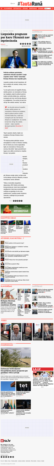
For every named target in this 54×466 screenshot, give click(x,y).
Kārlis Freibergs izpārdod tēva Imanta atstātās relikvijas (45, 36)
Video (4, 320)
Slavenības (8, 8)
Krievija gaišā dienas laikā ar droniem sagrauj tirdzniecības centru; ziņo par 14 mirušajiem (8, 394)
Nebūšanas (33, 8)
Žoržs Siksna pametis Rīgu (12, 264)
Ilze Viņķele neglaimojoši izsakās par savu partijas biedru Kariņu (16, 268)
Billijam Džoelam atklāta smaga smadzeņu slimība (8, 303)
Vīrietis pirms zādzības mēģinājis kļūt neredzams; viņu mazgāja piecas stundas (23, 412)
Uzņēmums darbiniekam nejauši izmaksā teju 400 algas (17, 272)
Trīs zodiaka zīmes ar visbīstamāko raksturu (44, 42)
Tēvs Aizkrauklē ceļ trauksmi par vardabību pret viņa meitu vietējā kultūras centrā (16, 255)
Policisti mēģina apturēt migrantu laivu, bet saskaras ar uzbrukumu (45, 56)
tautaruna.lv (3, 44)
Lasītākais (37, 32)
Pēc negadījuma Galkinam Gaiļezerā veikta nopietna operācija (16, 276)
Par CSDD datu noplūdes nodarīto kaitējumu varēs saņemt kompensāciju (45, 63)
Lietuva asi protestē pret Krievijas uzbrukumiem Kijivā (12, 229)
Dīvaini (25, 8)
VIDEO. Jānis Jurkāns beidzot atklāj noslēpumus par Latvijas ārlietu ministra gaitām (45, 50)
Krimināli (41, 8)
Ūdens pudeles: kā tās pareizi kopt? (14, 243)
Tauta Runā (5, 31)
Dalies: (10, 200)
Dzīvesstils (17, 8)
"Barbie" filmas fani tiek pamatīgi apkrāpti (16, 259)
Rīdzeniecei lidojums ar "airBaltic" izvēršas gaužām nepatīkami (16, 247)
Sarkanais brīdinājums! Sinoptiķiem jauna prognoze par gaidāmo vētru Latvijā (14, 371)
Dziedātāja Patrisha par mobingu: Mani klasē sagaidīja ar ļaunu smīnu (17, 280)
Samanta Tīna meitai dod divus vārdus (28, 311)
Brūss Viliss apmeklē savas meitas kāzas (20, 297)
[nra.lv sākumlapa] (13, 3)
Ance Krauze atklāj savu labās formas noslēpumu (21, 312)
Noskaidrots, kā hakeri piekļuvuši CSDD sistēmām (22, 393)
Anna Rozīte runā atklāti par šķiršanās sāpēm (17, 251)
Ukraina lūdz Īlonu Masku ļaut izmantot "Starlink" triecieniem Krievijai (4, 229)
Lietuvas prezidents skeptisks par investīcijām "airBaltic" (7, 411)
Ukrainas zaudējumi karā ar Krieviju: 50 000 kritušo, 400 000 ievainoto (27, 229)
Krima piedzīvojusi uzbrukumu (19, 227)
